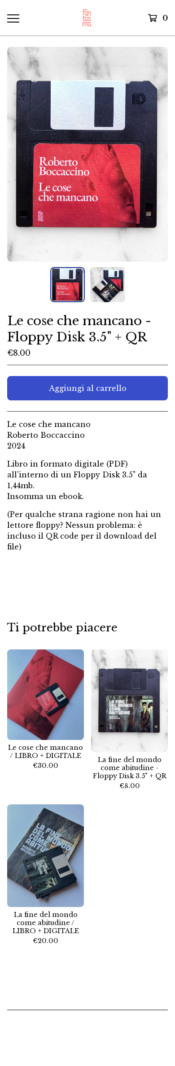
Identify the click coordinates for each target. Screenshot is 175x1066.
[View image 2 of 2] (107, 284)
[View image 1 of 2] (67, 284)
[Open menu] (13, 18)
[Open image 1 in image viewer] (87, 154)
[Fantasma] (87, 17)
